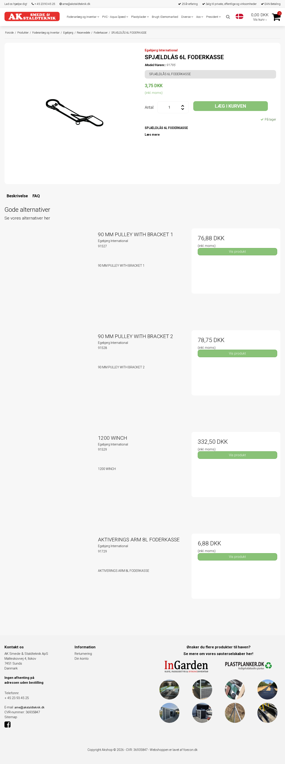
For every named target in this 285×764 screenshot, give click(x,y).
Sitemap (10, 717)
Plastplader (139, 16)
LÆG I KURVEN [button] (230, 106)
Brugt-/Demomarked (165, 16)
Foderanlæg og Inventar (82, 16)
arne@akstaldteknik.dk (76, 4)
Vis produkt (237, 252)
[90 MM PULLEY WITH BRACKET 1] (49, 272)
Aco (198, 16)
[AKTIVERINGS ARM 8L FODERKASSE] (49, 578)
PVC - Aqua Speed (114, 16)
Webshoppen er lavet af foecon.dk (173, 750)
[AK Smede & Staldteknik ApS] (32, 16)
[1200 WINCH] (49, 476)
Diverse (186, 16)
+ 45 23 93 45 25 (44, 4)
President (212, 16)
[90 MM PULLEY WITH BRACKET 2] (49, 374)
